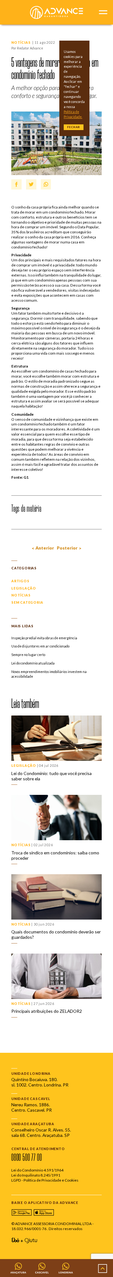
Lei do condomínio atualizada (33, 663)
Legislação (23, 588)
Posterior (67, 547)
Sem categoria (27, 602)
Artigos (20, 581)
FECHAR (73, 127)
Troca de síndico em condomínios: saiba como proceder (55, 855)
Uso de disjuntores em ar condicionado (40, 646)
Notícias (20, 42)
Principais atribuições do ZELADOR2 (46, 1011)
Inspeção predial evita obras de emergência (44, 638)
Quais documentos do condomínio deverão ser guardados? (56, 934)
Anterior (44, 547)
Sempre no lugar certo (28, 655)
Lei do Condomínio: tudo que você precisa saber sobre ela (51, 776)
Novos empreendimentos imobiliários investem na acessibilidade (49, 674)
